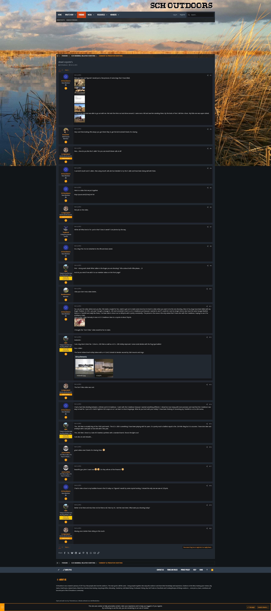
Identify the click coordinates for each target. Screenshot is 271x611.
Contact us (160, 570)
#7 (211, 227)
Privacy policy (185, 570)
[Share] (207, 75)
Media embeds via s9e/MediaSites (89, 601)
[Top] (207, 570)
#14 (210, 404)
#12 (210, 337)
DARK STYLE (68, 570)
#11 (210, 306)
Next (66, 70)
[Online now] (66, 269)
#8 (211, 246)
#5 (211, 188)
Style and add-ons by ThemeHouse (66, 601)
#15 (210, 424)
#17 (210, 466)
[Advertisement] (119, 39)
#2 (211, 129)
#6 (211, 207)
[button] (75, 14)
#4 (211, 168)
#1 (211, 75)
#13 (210, 384)
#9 (211, 265)
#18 (210, 485)
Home (201, 570)
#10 (210, 289)
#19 (210, 505)
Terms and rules (172, 570)
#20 (210, 528)
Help (194, 570)
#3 (211, 148)
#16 (210, 447)
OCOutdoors (64, 65)
